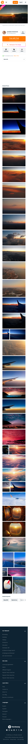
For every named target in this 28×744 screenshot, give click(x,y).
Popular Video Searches (8, 741)
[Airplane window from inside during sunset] (13, 543)
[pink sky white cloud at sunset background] (11, 617)
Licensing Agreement (7, 727)
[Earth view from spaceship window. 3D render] (5, 460)
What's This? (16, 55)
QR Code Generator (7, 719)
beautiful (6, 663)
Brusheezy (5, 697)
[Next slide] (22, 663)
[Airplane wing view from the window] (8, 590)
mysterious (14, 663)
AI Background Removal (8, 716)
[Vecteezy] (2, 2)
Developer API (5, 711)
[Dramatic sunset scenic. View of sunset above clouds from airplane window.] (13, 358)
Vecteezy (4, 700)
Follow (23, 33)
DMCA (3, 730)
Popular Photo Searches (8, 738)
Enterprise (5, 705)
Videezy (4, 703)
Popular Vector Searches (8, 735)
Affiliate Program (6, 733)
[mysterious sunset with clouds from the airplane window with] (13, 94)
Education (4, 708)
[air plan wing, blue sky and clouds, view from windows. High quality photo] (13, 529)
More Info (6, 58)
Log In (20, 2)
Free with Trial (14, 38)
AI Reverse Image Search (8, 713)
